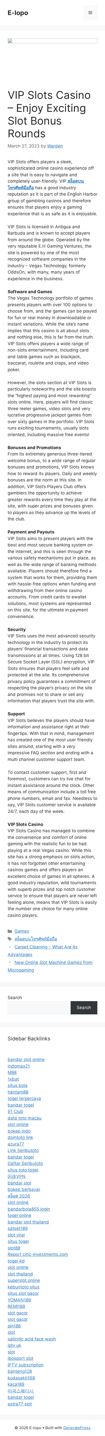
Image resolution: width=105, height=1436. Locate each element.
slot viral (16, 1235)
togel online (19, 1215)
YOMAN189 (19, 1300)
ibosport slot (20, 1358)
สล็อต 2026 (19, 1196)
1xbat (13, 1079)
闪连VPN (16, 1176)
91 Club (15, 1111)
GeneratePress (76, 1427)
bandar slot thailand (28, 1222)
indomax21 (19, 1066)
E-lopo (18, 13)
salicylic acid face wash (32, 1338)
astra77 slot (20, 1403)
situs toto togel (23, 1170)
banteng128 (20, 1371)
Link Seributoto (23, 1150)
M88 (12, 1072)
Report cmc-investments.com (38, 1254)
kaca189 (16, 1384)
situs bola (18, 1085)
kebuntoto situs (24, 1287)
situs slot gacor (23, 1293)
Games (22, 931)
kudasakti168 (21, 1377)
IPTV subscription (26, 1364)
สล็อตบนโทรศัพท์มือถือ (36, 939)
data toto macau (25, 1118)
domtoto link (20, 1137)
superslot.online (24, 1280)
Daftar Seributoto (25, 1163)
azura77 (16, 1144)
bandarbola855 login (29, 1209)
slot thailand (20, 1274)
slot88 (14, 1248)
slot (11, 1332)
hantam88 (18, 1092)
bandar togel (21, 1105)
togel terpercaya (24, 1098)
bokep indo (19, 1131)
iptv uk (14, 1345)
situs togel (18, 1241)
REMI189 (16, 1306)
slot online (18, 1124)
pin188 (14, 1325)
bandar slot (19, 1183)
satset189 (18, 1228)
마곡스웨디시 (21, 1390)
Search (15, 997)
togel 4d (16, 1261)
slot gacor (18, 1313)
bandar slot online (26, 1059)
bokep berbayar (24, 1189)
